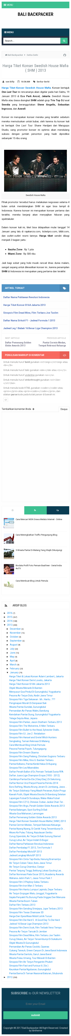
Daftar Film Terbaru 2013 (22, 905)
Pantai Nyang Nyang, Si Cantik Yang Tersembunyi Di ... (37, 828)
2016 (10, 613)
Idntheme (37, 1030)
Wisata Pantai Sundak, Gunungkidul (27, 707)
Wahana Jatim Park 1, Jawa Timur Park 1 (30, 878)
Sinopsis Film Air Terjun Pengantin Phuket (31, 962)
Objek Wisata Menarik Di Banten (25, 688)
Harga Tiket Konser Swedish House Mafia (26, 87)
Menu (10, 32)
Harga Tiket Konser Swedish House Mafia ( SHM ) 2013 (37, 821)
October (14, 636)
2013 (10, 625)
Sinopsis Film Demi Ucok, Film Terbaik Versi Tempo (35, 927)
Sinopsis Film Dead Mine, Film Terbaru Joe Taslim (30, 312)
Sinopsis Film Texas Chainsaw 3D (26, 912)
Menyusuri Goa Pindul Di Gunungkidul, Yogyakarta (35, 691)
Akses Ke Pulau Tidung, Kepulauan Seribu (30, 832)
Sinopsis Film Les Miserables (24, 767)
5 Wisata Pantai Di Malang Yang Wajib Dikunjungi (39, 550)
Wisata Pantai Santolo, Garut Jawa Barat (30, 954)
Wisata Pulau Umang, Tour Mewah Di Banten (32, 958)
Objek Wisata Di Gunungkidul (24, 943)
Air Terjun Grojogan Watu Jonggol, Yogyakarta (33, 893)
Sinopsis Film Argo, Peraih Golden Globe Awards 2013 (37, 805)
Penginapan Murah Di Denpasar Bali (27, 703)
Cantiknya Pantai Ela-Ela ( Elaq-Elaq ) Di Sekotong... (35, 779)
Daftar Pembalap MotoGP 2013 (25, 851)
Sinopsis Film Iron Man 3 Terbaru (26, 885)
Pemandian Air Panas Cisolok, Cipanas (29, 946)
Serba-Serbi (43, 81)
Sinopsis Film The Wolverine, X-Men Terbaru (32, 726)
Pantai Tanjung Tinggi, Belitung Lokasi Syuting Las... (36, 870)
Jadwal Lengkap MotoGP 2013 (25, 855)
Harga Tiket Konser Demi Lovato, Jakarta (30, 680)
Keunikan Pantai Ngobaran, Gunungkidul (30, 969)
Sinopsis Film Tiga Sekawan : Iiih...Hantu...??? (32, 699)
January (14, 672)
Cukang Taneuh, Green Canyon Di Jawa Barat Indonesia (38, 950)
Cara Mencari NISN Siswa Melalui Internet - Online (39, 519)
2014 (10, 621)
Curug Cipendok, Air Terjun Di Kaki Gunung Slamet (35, 836)
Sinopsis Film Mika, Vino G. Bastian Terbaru (31, 760)
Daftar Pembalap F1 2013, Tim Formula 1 (30, 847)
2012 (10, 977)
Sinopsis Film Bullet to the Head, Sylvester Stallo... (34, 730)
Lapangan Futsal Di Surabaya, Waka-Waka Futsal (34, 798)
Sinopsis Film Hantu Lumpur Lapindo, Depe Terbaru (35, 889)
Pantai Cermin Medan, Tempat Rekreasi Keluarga (52, 344)
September (16, 640)
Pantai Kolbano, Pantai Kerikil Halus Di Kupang (32, 764)
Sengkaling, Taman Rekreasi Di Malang (29, 741)
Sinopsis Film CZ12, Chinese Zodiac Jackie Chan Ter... (36, 802)
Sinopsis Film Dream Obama (24, 752)
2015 (10, 617)
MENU (10, 5)
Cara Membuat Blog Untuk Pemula (32, 581)
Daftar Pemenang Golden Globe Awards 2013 (18, 344)
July (12, 648)
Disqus (64, 409)
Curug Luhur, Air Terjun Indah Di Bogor (28, 840)
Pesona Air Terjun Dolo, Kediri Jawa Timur (31, 695)
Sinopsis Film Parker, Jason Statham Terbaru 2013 (35, 722)
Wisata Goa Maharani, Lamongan (26, 813)
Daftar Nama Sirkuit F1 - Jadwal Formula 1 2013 (29, 320)
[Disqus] (35, 456)
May (12, 656)
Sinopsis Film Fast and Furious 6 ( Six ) (28, 965)
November (15, 632)
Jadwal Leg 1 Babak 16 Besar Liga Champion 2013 (30, 328)
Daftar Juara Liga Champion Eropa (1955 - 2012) (34, 775)
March (13, 664)
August (14, 644)
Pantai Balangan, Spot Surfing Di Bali (28, 809)
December (15, 628)
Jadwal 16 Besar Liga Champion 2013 (28, 923)
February (15, 668)
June (13, 652)
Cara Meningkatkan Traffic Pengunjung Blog (36, 535)
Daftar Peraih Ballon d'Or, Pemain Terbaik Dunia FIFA (36, 771)
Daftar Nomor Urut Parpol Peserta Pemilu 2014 (33, 783)
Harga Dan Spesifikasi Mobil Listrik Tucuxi (30, 916)
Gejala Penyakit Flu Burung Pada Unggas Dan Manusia (37, 897)
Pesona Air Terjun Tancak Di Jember (28, 931)
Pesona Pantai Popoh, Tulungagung (27, 748)
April (12, 660)
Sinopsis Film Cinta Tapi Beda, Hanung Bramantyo (35, 859)
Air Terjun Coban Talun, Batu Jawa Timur (30, 863)
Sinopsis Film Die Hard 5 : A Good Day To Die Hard (34, 920)
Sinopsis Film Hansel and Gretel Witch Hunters (33, 737)
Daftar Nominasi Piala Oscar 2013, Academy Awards (36, 874)
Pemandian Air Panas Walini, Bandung (29, 710)
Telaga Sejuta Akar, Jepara (23, 718)
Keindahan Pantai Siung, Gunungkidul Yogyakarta (34, 714)
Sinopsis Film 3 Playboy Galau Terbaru (29, 882)
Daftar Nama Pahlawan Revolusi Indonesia (26, 297)
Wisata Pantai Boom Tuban (23, 901)
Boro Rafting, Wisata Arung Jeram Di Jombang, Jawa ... (38, 787)
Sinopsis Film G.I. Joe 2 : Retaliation (27, 733)
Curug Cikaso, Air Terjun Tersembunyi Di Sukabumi (35, 939)
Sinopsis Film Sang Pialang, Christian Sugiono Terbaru (37, 756)
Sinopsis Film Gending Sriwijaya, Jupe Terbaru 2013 (36, 908)
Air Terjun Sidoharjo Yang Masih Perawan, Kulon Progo (37, 790)
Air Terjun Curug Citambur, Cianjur (26, 866)
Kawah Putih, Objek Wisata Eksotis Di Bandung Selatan (37, 794)
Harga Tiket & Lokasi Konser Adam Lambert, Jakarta (36, 676)
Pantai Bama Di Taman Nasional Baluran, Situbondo (36, 973)
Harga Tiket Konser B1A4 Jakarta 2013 (24, 305)
